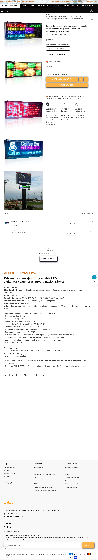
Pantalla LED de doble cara (57, 54)
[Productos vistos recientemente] (94, 277)
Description (9, 273)
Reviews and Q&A (28, 273)
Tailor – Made (88, 6)
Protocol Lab (44, 6)
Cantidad (49, 66)
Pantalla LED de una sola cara (58, 48)
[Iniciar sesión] (91, 11)
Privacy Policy (27, 540)
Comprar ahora (67, 85)
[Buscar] (6, 11)
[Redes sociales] (94, 282)
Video (56, 6)
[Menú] (2, 11)
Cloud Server (28, 6)
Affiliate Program (10, 6)
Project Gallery (70, 6)
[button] (94, 287)
